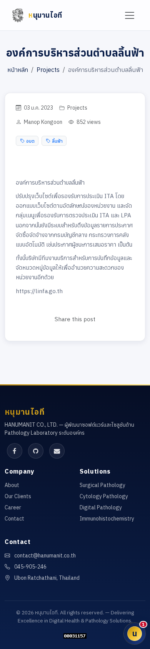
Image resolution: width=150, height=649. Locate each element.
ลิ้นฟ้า (57, 140)
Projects (48, 69)
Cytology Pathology (104, 496)
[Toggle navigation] (129, 15)
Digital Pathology (101, 507)
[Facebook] (14, 451)
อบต (30, 140)
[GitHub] (35, 451)
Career (13, 507)
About (12, 485)
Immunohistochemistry (107, 518)
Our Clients (18, 496)
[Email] (57, 451)
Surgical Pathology (102, 485)
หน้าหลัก (17, 69)
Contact (14, 518)
